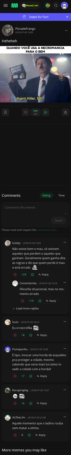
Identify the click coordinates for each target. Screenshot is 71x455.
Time (61, 195)
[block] (66, 30)
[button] (56, 5)
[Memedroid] (14, 5)
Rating (46, 195)
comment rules (46, 230)
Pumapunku (19, 349)
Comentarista (28, 283)
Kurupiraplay (20, 390)
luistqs (16, 243)
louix (15, 322)
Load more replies (27, 308)
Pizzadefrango (25, 28)
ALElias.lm (18, 417)
